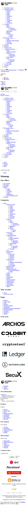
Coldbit (8, 21)
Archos (8, 17)
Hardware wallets (11, 204)
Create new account (8, 294)
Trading (8, 278)
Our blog (3, 94)
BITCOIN (12, 254)
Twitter (5, 387)
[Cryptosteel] (14, 348)
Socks (11, 236)
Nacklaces (12, 248)
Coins (11, 261)
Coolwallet (9, 16)
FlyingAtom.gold (5, 71)
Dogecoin (12, 257)
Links (11, 244)
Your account (5, 435)
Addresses (6, 446)
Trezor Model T (10, 285)
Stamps (11, 234)
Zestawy (9, 253)
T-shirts (8, 273)
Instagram (6, 388)
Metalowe (15, 247)
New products (7, 183)
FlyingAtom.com (12, 70)
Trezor (8, 12)
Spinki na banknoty (14, 238)
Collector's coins (10, 259)
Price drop (6, 186)
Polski (6, 77)
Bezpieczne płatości (8, 305)
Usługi (11, 271)
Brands (5, 187)
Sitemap (5, 313)
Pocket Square (13, 243)
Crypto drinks (10, 251)
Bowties (11, 239)
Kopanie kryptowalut (12, 269)
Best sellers (6, 184)
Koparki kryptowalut (14, 270)
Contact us (3, 84)
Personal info (7, 440)
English (7, 79)
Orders (5, 443)
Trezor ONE (9, 283)
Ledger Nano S (10, 281)
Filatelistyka (9, 232)
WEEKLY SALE (11, 266)
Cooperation (6, 307)
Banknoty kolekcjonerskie (16, 262)
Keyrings (12, 228)
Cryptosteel (9, 20)
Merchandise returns (8, 442)
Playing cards (10, 267)
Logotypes (15, 223)
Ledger (8, 13)
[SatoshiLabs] (14, 369)
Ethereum (12, 255)
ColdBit (8, 190)
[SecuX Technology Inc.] (14, 379)
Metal (14, 231)
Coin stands (12, 265)
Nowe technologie (11, 279)
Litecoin (11, 258)
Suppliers (6, 197)
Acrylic (14, 230)
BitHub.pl (21, 70)
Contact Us (3, 394)
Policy (5, 303)
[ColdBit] (14, 338)
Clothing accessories (11, 235)
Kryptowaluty (10, 277)
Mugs (11, 220)
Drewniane (15, 240)
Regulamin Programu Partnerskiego (12, 308)
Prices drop (6, 416)
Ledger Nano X (10, 282)
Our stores (6, 311)
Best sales (6, 419)
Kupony (8, 275)
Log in (5, 292)
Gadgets (8, 219)
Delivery (6, 300)
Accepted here (16, 224)
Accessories (9, 22)
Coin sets (12, 263)
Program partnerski (8, 309)
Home (5, 203)
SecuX (8, 18)
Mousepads (12, 226)
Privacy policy (7, 301)
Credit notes (6, 444)
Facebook (6, 386)
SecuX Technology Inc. (12, 195)
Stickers (11, 222)
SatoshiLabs (9, 194)
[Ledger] (14, 359)
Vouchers (6, 447)
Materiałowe (15, 242)
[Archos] (14, 328)
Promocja (9, 10)
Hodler (8, 14)
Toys (8, 250)
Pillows (11, 227)
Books (8, 274)
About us (6, 304)
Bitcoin (8, 286)
